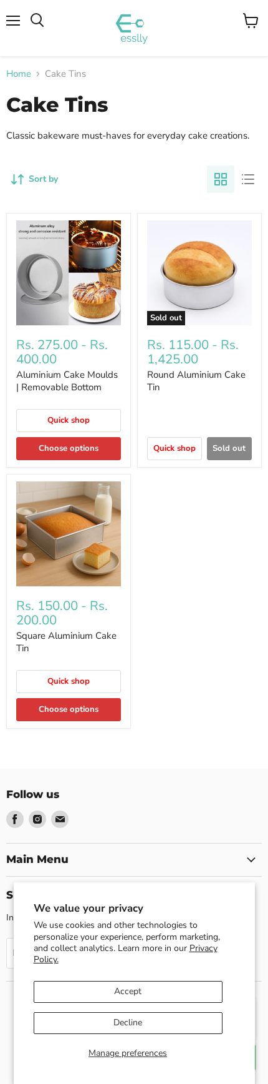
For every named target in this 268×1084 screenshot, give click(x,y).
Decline (127, 1022)
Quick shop (68, 420)
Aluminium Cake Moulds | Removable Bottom (67, 380)
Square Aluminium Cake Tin (66, 641)
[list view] (248, 179)
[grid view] (220, 179)
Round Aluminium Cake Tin (196, 380)
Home (18, 74)
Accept (127, 991)
